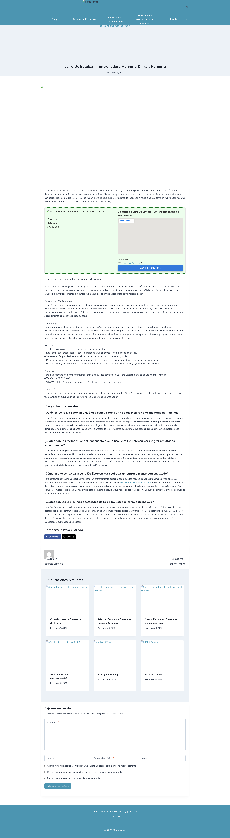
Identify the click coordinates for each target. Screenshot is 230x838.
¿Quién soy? (131, 811)
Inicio (95, 811)
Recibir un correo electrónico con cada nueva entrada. (73, 778)
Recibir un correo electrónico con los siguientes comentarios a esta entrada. (84, 772)
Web (144, 758)
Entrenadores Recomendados (115, 19)
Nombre (50, 758)
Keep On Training (177, 561)
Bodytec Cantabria (53, 561)
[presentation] (67, 599)
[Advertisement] (115, 46)
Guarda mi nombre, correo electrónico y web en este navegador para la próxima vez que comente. (91, 766)
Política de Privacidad (111, 811)
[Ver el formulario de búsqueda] (187, 7)
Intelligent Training (108, 674)
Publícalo (70, 536)
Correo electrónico (104, 758)
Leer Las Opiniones (131, 263)
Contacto (115, 816)
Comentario (52, 722)
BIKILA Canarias (154, 674)
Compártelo (54, 536)
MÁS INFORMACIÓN (150, 268)
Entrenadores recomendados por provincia (144, 19)
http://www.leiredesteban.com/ (135, 482)
